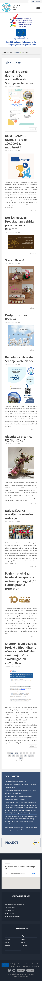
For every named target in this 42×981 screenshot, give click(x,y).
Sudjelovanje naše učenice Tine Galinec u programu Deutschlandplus (20, 786)
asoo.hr (7, 942)
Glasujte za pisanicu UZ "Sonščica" (19, 438)
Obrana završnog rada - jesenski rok (15, 781)
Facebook (9, 970)
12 (17, 756)
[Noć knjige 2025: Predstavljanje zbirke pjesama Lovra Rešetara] (21, 242)
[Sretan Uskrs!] (21, 285)
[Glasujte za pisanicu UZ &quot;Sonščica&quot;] (21, 463)
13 (21, 756)
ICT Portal (21, 970)
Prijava (38, 1)
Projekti (11, 842)
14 (25, 756)
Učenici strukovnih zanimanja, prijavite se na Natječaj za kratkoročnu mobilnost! (20, 792)
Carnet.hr (24, 946)
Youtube (13, 970)
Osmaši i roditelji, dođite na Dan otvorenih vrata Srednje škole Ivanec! (20, 77)
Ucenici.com (8, 949)
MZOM (23, 939)
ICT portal (24, 936)
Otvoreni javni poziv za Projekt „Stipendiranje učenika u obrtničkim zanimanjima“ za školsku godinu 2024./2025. (21, 653)
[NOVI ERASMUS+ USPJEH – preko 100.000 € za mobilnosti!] (21, 166)
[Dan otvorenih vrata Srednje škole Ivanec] (21, 385)
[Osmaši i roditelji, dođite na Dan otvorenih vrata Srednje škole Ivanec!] (21, 107)
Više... (32, 129)
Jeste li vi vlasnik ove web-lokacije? (15, 873)
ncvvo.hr (7, 939)
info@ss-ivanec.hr (14, 916)
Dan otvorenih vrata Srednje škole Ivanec (19, 359)
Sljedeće (30, 756)
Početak (10, 753)
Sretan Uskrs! (14, 260)
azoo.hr (23, 942)
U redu (32, 873)
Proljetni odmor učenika (16, 317)
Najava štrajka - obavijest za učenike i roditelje (19, 514)
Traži (33, 1)
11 (13, 756)
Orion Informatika (23, 977)
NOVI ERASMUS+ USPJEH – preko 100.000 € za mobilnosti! (16, 141)
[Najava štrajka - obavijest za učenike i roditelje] (21, 532)
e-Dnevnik (8, 936)
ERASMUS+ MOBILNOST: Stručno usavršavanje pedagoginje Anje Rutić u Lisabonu (18, 798)
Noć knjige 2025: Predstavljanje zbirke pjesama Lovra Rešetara (19, 223)
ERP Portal (30, 970)
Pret (16, 753)
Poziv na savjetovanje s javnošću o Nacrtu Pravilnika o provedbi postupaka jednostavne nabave (21, 828)
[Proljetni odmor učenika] (21, 335)
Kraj (21, 758)
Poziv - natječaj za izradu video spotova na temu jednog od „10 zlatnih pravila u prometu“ (20, 581)
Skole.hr (7, 946)
